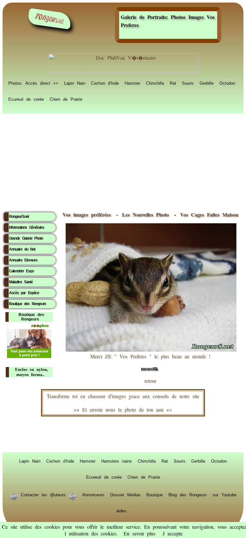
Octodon (227, 83)
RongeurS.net (19, 216)
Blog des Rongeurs (187, 494)
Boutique (154, 494)
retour (150, 380)
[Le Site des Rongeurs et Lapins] (49, 19)
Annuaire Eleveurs (23, 260)
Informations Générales (26, 227)
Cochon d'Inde (105, 83)
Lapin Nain (74, 83)
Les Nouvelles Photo (147, 214)
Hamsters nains (116, 461)
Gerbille (207, 83)
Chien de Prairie (66, 99)
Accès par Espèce (24, 293)
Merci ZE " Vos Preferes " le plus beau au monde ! (150, 362)
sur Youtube (224, 494)
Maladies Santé (20, 282)
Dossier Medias (125, 494)
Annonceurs (93, 494)
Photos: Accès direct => (33, 83)
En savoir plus (139, 533)
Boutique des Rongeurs (27, 304)
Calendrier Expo (21, 271)
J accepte (173, 533)
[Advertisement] (123, 161)
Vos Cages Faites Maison (207, 214)
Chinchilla (155, 83)
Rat (173, 83)
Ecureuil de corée (26, 99)
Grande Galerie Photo (26, 238)
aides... (123, 510)
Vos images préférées (86, 214)
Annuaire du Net (22, 249)
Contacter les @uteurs (43, 494)
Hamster (132, 83)
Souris (188, 83)
